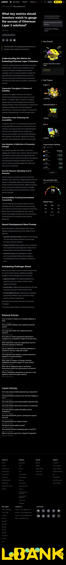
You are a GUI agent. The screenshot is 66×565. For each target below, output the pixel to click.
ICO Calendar (22, 483)
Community (5, 477)
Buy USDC (4, 524)
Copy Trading (22, 474)
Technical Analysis (60, 205)
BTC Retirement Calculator (23, 492)
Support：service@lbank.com (23, 509)
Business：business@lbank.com (23, 512)
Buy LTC (4, 538)
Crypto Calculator (6, 509)
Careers (4, 465)
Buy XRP (4, 530)
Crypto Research (23, 486)
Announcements (57, 465)
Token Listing (39, 468)
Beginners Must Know (47, 205)
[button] (41, 2)
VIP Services (39, 474)
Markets (25, 2)
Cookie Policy (5, 474)
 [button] (45, 2)
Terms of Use (5, 468)
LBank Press (5, 483)
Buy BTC (4, 515)
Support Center (57, 468)
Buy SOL (4, 527)
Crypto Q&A (9, 6)
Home (3, 6)
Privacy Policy (5, 471)
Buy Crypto (17, 2)
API (53, 474)
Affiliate (38, 465)
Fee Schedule (56, 477)
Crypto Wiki (22, 500)
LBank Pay (21, 503)
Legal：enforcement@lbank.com (23, 515)
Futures (34, 2)
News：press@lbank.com (21, 518)
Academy (21, 480)
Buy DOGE (4, 535)
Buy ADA (4, 532)
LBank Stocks (22, 477)
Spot (20, 465)
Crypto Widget (57, 483)
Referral (38, 463)
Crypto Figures (47, 212)
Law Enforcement (57, 480)
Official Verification (58, 471)
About (3, 463)
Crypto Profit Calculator (22, 497)
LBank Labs (39, 471)
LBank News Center (7, 486)
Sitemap (4, 489)
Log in (50, 2)
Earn (20, 471)
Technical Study (60, 212)
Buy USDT (4, 521)
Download (55, 463)
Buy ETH (4, 518)
